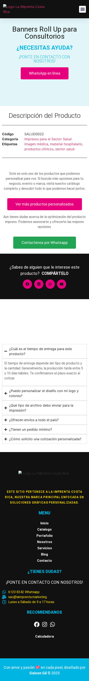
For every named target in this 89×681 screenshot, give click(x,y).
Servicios (44, 548)
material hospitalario (66, 144)
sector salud (65, 149)
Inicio (44, 523)
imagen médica (36, 144)
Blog (44, 554)
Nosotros (44, 542)
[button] (82, 9)
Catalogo (44, 529)
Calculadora (44, 636)
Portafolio (44, 536)
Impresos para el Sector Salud (48, 139)
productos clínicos (38, 149)
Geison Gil (38, 673)
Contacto (44, 561)
